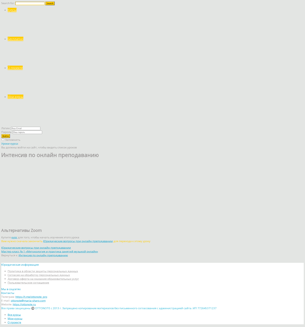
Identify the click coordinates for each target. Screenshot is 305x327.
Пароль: (6, 132)
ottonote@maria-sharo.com (28, 300)
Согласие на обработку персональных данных (39, 275)
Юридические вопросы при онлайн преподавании (78, 241)
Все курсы (14, 315)
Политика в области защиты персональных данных (43, 271)
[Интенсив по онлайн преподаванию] (33, 223)
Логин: (5, 128)
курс (14, 237)
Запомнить (12, 140)
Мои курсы (15, 97)
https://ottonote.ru (24, 304)
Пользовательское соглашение (28, 282)
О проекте (15, 68)
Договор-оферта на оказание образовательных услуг (43, 279)
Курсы (12, 10)
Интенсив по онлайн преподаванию (43, 255)
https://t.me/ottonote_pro (31, 297)
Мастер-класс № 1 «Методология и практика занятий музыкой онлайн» (49, 251)
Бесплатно (15, 39)
